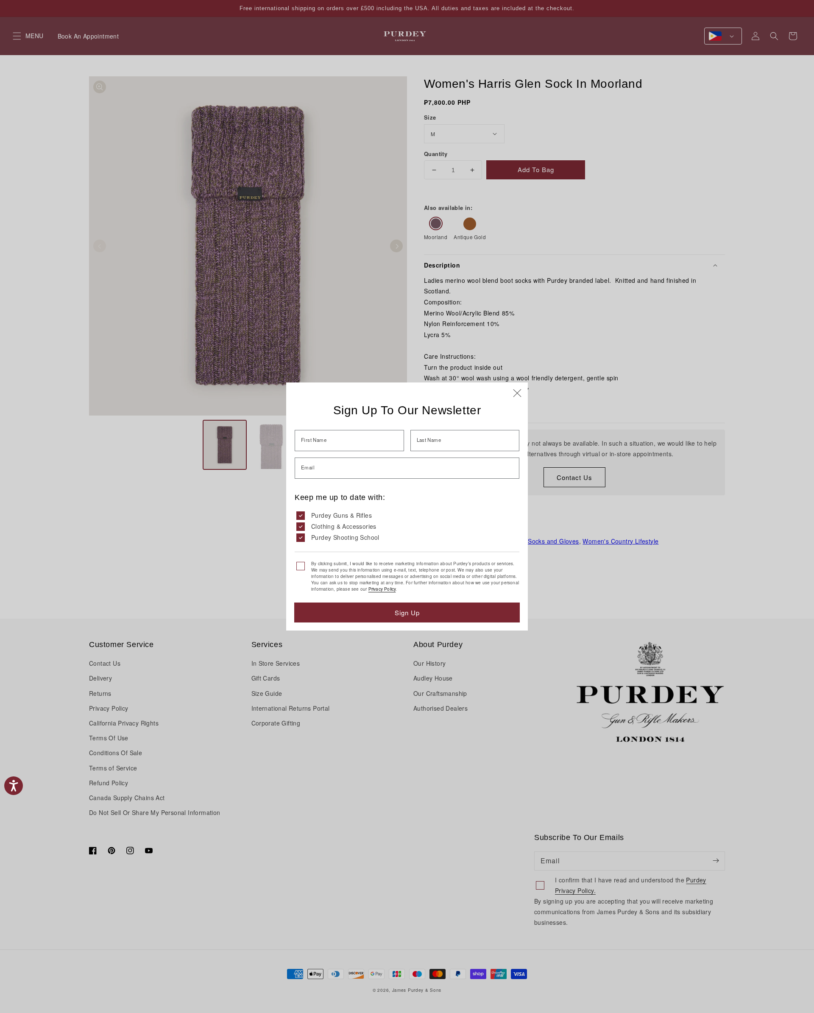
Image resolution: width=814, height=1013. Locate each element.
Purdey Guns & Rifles (341, 515)
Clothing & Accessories (343, 526)
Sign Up (407, 612)
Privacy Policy (382, 589)
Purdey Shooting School (345, 537)
